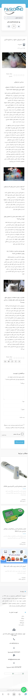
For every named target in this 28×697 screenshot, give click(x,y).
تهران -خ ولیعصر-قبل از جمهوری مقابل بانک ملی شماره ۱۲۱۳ (14, 634)
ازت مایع (16, 306)
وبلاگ (22, 618)
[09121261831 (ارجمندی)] (14, 648)
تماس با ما (21, 625)
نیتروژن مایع (17, 112)
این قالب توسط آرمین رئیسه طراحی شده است (17, 690)
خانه (23, 616)
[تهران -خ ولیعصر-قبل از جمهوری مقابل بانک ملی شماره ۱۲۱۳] (14, 629)
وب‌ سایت (22, 417)
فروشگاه (22, 623)
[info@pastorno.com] (14, 655)
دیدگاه (22, 383)
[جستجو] (6, 18)
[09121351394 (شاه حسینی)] (14, 663)
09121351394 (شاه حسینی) (14, 667)
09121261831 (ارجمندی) (14, 652)
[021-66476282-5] (14, 639)
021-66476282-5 (13, 22)
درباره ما (22, 620)
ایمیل (22, 409)
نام (23, 401)
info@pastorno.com (14, 659)
